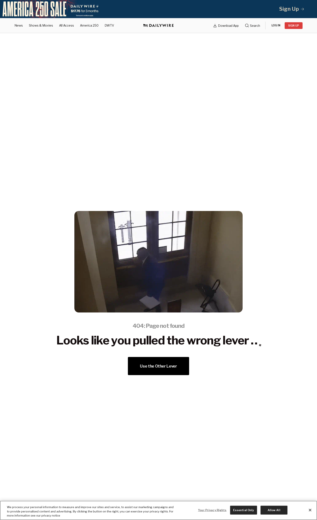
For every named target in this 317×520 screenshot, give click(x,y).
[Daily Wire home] (158, 25)
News (18, 25)
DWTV (109, 25)
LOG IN (275, 25)
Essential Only (243, 510)
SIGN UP (293, 25)
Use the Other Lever (158, 366)
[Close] (310, 510)
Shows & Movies (41, 25)
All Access (66, 25)
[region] (158, 510)
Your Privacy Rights (212, 510)
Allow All (274, 510)
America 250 (89, 25)
